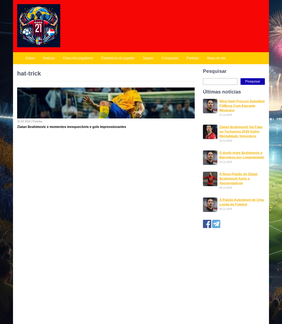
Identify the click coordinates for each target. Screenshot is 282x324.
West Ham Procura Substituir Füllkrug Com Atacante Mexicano (242, 105)
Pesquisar (214, 71)
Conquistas (170, 58)
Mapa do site (216, 58)
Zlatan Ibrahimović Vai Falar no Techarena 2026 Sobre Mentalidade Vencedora (241, 131)
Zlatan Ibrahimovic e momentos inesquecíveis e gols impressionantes (71, 127)
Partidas (193, 58)
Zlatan (30, 58)
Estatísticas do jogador (118, 58)
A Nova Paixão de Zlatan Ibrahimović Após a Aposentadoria (238, 178)
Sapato (148, 58)
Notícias (49, 58)
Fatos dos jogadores (78, 58)
